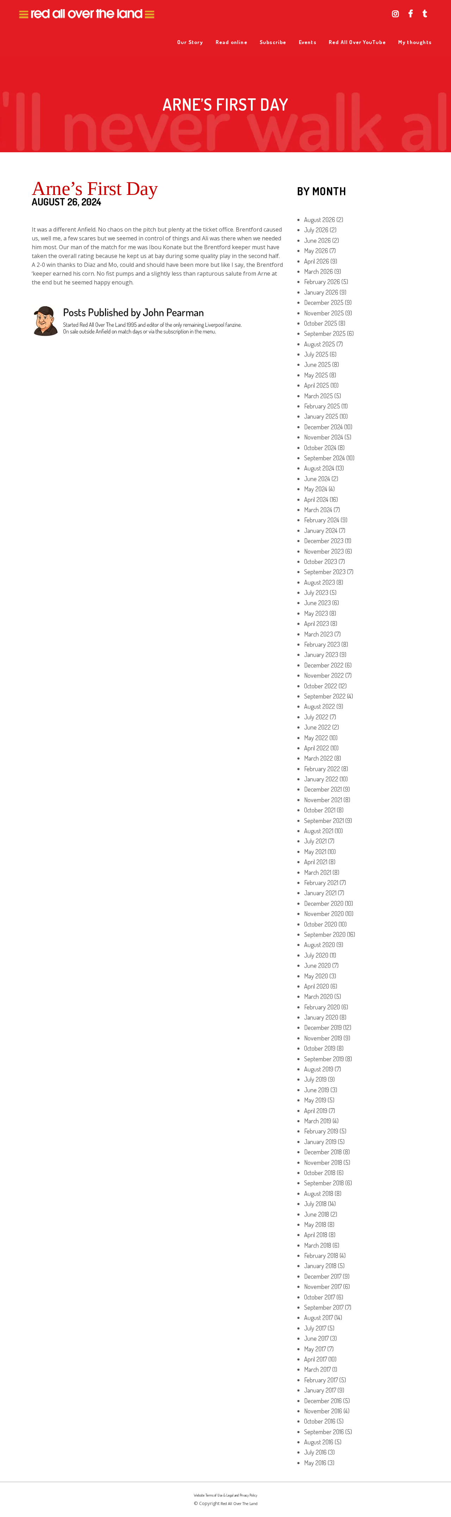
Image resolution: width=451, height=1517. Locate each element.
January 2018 (320, 1266)
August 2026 (319, 219)
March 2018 (317, 1245)
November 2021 (323, 800)
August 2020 (319, 944)
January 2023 (321, 654)
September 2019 (324, 1059)
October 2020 (320, 924)
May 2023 (316, 613)
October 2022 (320, 686)
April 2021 (315, 862)
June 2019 (316, 1090)
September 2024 (324, 458)
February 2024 (321, 520)
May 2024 (315, 489)
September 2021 (324, 820)
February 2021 (321, 882)
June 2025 (317, 364)
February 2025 (322, 406)
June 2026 (317, 240)
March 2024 (318, 510)
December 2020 (324, 903)
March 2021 (317, 872)
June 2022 (317, 727)
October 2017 (319, 1297)
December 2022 (324, 665)
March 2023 (318, 634)
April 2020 (316, 986)
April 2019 (315, 1110)
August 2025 (319, 344)
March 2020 (318, 996)
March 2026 (318, 271)
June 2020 (317, 965)
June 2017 (316, 1338)
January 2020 (321, 1017)
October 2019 (319, 1048)
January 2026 (321, 292)
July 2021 (315, 841)
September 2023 (325, 572)
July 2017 (315, 1328)
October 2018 (319, 1173)
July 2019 (315, 1079)
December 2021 (323, 789)
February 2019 (321, 1131)
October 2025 (320, 323)
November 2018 (323, 1162)
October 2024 (320, 448)
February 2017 (321, 1380)
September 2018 (324, 1183)
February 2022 (322, 769)
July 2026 (316, 230)
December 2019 (323, 1027)
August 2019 (318, 1069)
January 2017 (320, 1390)
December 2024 (323, 427)
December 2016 (323, 1401)
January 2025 (321, 416)
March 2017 (317, 1369)
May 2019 (315, 1100)
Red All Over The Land (239, 1503)
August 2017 (318, 1317)
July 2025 (316, 354)
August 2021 (318, 831)
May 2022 (316, 738)
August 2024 (319, 468)
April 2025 (316, 385)
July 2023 (316, 592)
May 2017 (315, 1349)
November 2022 (324, 675)
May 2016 (315, 1463)
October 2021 (319, 810)
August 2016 (318, 1442)
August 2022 (319, 706)
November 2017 (323, 1286)
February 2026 (322, 281)
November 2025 (324, 313)
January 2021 (320, 893)
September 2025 (325, 333)
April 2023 (316, 623)
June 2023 (317, 603)
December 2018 (323, 1152)
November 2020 (324, 913)
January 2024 (321, 530)
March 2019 (317, 1121)
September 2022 (325, 696)
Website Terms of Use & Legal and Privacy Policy (225, 1495)
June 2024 (317, 479)
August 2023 (319, 582)
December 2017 (322, 1276)
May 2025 (316, 375)
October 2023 (320, 561)
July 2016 (315, 1452)
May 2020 (316, 976)
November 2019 (323, 1038)
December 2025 (324, 302)
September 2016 (324, 1432)
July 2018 (315, 1204)
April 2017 (315, 1359)
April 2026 (316, 261)
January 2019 (320, 1142)
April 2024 (316, 499)
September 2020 (325, 934)
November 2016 (323, 1411)
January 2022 (321, 779)
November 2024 (323, 437)
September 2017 (324, 1307)
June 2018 (316, 1214)
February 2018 (321, 1255)
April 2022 (316, 748)
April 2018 (315, 1235)
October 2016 (319, 1421)
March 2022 (318, 758)
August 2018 (318, 1193)
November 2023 (324, 551)
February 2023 (322, 644)
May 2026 (316, 250)
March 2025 (318, 396)
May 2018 (315, 1224)
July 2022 (316, 717)
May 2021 (315, 851)
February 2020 (322, 1007)
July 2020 (316, 955)
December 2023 (324, 541)
